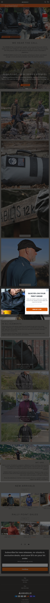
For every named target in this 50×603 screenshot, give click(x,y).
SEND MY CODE (36, 309)
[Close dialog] (47, 290)
